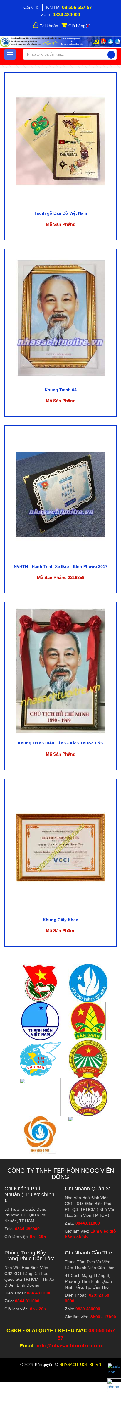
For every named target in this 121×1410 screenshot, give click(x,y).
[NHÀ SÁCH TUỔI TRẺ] (60, 41)
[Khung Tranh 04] (60, 317)
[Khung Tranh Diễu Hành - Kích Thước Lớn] (60, 670)
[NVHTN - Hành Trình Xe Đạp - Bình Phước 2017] (60, 494)
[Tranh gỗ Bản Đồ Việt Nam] (60, 140)
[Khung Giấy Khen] (60, 847)
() (79, 25)
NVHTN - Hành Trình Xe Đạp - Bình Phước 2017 (60, 566)
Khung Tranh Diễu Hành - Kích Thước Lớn (60, 743)
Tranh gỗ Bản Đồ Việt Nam (60, 213)
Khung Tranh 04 (61, 389)
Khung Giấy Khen (60, 919)
